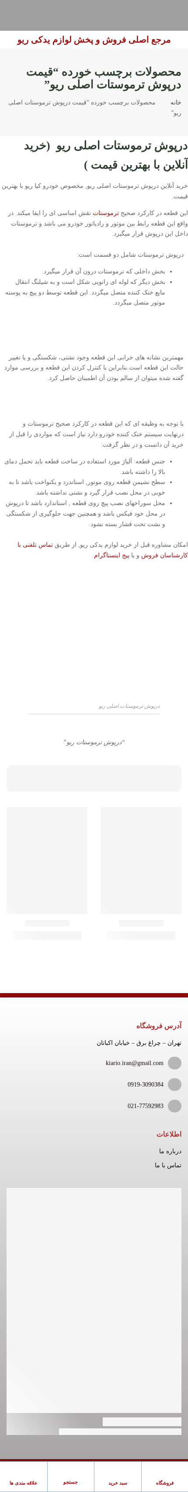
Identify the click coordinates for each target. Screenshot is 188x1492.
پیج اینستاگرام (111, 555)
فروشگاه (165, 1482)
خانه (176, 102)
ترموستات (106, 213)
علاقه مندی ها (24, 1482)
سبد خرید (117, 1482)
